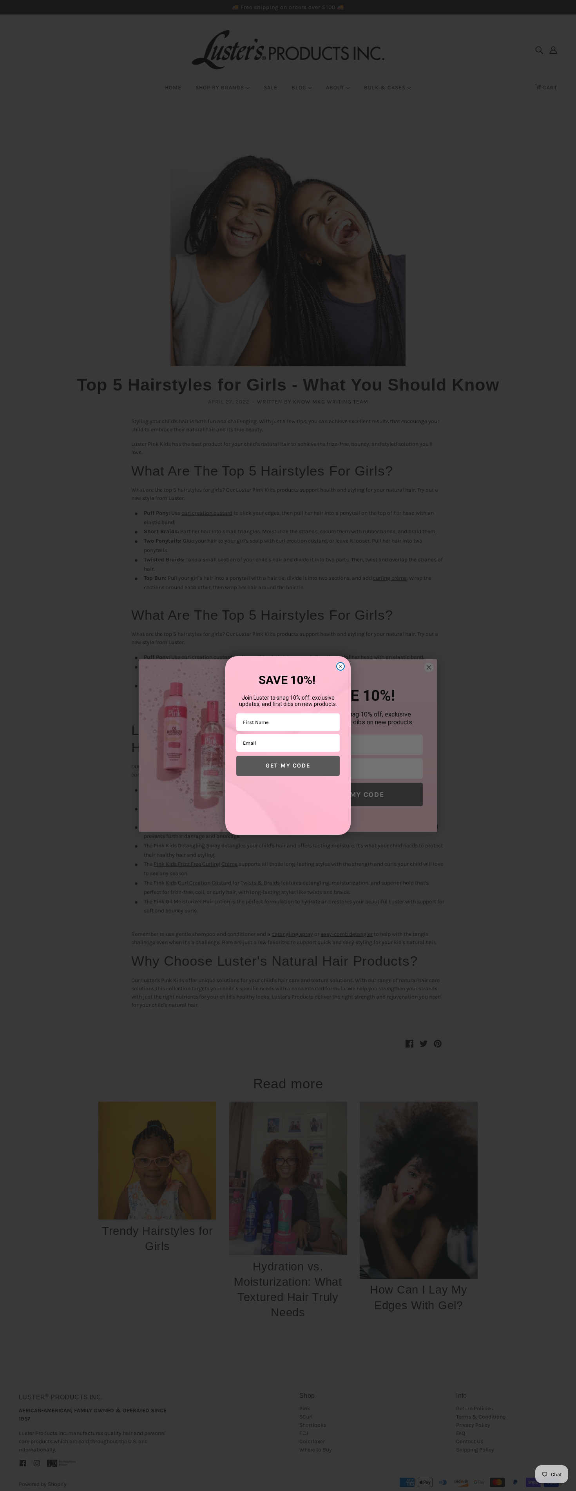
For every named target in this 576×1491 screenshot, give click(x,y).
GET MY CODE (288, 765)
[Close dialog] (340, 666)
